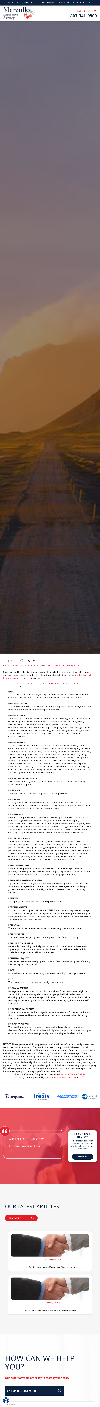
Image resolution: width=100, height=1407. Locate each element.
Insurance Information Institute (60, 1077)
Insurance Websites (24, 1074)
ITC (82, 1077)
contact (61, 1068)
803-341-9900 (83, 15)
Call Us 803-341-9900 (21, 1391)
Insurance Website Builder (72, 1074)
